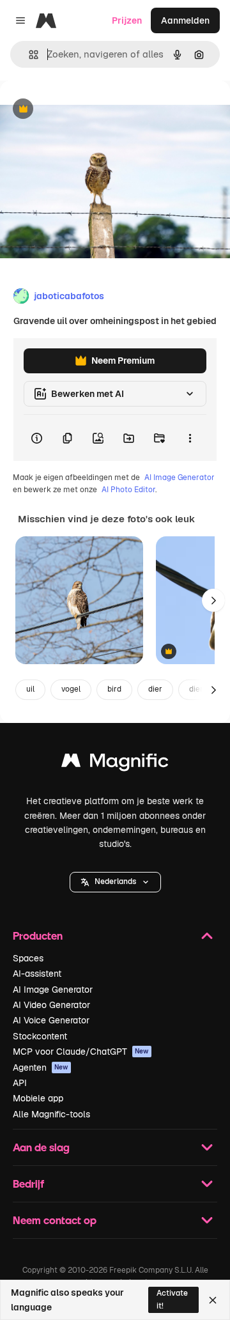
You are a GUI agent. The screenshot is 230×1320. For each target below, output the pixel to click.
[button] (115, 882)
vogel (70, 689)
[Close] (212, 1300)
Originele (84, 110)
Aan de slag (41, 1147)
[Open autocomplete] (28, 54)
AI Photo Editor (128, 490)
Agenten (40, 1067)
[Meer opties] (190, 438)
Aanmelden (185, 20)
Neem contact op (54, 1220)
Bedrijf (28, 1183)
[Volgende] (213, 600)
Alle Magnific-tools (51, 1114)
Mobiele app (38, 1098)
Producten (38, 935)
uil (30, 689)
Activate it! (172, 1299)
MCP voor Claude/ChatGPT (81, 1051)
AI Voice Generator (51, 1020)
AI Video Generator (51, 1005)
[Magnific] (115, 763)
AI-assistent (37, 973)
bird (114, 689)
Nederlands (115, 881)
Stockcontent (40, 1036)
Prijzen (127, 20)
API (20, 1083)
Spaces (28, 958)
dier (155, 689)
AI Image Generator (179, 477)
